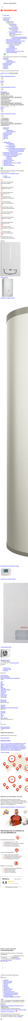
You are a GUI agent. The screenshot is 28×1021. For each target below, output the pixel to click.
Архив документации (11, 52)
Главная (5, 176)
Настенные (15, 26)
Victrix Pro (3, 688)
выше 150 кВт (4, 718)
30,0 (2, 716)
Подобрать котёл (7, 164)
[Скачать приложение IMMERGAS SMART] (2, 976)
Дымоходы (12, 46)
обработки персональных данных (11, 959)
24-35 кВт (3, 712)
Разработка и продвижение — (8, 1011)
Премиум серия (7, 669)
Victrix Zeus (3, 696)
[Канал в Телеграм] (4, 967)
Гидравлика (12, 47)
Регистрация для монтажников (16, 104)
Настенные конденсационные (19, 37)
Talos (2, 682)
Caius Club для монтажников (7, 97)
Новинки (5, 670)
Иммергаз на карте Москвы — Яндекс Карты (14, 886)
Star (1, 683)
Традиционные (13, 24)
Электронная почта (19, 955)
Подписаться (15, 957)
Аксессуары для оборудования (13, 42)
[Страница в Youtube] (4, 968)
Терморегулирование (14, 44)
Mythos (2, 684)
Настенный (3, 701)
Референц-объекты (11, 61)
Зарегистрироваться (5, 101)
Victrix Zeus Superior (5, 689)
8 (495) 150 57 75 (5, 73)
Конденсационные (13, 28)
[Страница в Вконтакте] (4, 963)
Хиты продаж (6, 668)
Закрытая (3, 706)
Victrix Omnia (4, 694)
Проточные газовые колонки (13, 39)
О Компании (9, 60)
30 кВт (2, 715)
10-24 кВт (3, 711)
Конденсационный (5, 727)
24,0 (2, 714)
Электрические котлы (11, 48)
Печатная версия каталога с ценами (15, 51)
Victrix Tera (3, 691)
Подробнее (19, 1016)
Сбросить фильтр (5, 728)
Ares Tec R (3, 692)
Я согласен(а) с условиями (11, 959)
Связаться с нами (13, 73)
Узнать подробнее (5, 737)
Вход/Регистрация (5, 93)
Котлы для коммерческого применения (15, 148)
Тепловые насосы (10, 49)
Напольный (3, 700)
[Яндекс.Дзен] (5, 972)
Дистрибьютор (18, 97)
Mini (2, 685)
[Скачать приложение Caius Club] (1, 976)
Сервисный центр (5, 98)
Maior (2, 687)
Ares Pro (3, 693)
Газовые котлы (10, 21)
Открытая (3, 705)
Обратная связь (4, 1007)
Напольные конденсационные (19, 38)
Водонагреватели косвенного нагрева (15, 40)
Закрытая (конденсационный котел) (9, 707)
